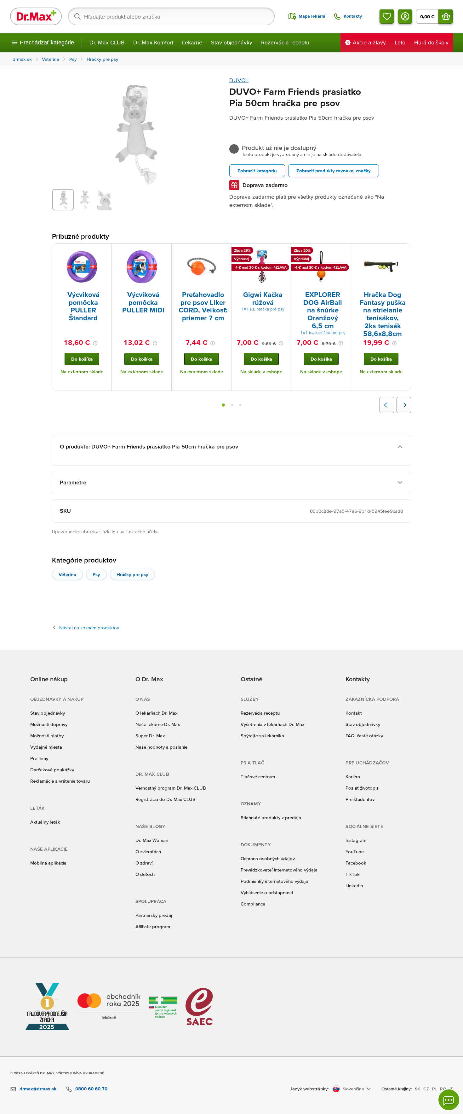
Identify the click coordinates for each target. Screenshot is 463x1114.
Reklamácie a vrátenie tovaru (60, 781)
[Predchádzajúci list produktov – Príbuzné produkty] (387, 405)
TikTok (353, 874)
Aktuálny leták (45, 822)
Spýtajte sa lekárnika (262, 735)
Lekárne (192, 42)
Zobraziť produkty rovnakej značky (333, 170)
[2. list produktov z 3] (232, 405)
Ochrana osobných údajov (268, 858)
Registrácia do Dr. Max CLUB (165, 799)
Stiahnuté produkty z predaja (271, 817)
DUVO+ (239, 80)
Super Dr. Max (150, 735)
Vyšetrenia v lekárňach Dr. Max (272, 724)
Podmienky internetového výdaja (274, 881)
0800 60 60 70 (91, 1088)
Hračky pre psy (132, 574)
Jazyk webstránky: (309, 1088)
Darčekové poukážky (52, 769)
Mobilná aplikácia (48, 862)
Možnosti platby (47, 735)
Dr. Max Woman (151, 840)
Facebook (356, 862)
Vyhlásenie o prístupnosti (267, 892)
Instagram (356, 840)
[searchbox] (171, 16)
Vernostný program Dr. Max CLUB (170, 788)
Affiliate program (152, 926)
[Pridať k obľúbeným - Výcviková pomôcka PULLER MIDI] (164, 251)
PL (434, 1088)
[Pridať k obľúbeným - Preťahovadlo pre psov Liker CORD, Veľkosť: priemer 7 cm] (224, 251)
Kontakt (354, 713)
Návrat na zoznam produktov (89, 627)
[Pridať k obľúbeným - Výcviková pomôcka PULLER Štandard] (104, 251)
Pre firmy (39, 758)
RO (443, 1088)
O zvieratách (148, 851)
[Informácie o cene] (95, 343)
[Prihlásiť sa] (405, 16)
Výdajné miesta (46, 747)
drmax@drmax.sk (38, 1088)
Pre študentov (360, 799)
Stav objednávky (231, 42)
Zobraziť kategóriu (257, 170)
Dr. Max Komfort (153, 42)
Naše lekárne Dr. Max (157, 724)
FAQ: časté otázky (364, 735)
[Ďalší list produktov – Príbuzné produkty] (404, 405)
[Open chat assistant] (449, 1100)
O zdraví (143, 862)
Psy (96, 574)
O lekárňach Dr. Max (156, 713)
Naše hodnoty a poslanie (161, 747)
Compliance (253, 903)
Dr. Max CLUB (106, 42)
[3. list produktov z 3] (240, 405)
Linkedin (354, 885)
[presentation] (81, 266)
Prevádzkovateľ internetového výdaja (279, 869)
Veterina (67, 574)
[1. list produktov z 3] (223, 405)
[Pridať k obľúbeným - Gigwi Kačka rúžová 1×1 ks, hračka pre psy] (284, 251)
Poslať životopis (362, 788)
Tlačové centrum (258, 776)
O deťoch (145, 874)
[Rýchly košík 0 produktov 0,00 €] (445, 16)
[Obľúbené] (387, 16)
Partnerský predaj (153, 915)
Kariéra (353, 776)
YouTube (355, 851)
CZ (426, 1088)
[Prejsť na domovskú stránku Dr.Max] (36, 16)
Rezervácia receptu (285, 42)
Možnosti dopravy (48, 724)
